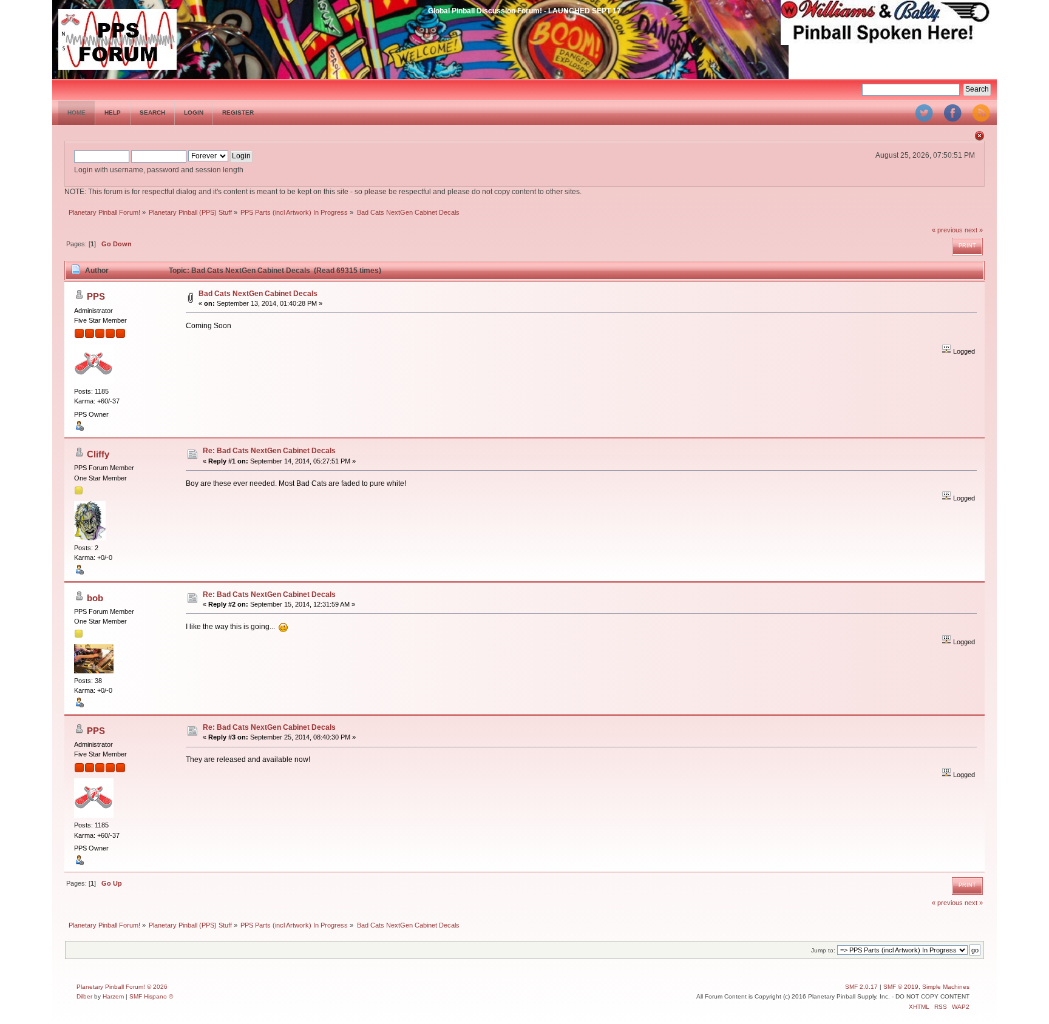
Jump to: (823, 950)
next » (974, 230)
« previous (947, 230)
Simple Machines (945, 986)
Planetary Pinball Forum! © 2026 (122, 986)
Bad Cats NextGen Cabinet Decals (258, 293)
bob (95, 598)
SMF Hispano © (151, 996)
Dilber (84, 996)
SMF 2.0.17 (861, 986)
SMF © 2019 (900, 986)
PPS (96, 296)
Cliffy (98, 454)
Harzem (113, 996)
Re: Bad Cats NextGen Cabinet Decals (269, 450)
